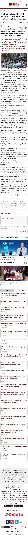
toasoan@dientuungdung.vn (18, 501)
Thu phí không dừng (10, 476)
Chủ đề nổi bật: (8, 470)
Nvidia (24, 101)
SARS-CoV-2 (15, 479)
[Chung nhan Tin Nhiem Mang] (14, 531)
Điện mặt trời (15, 472)
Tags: (3, 201)
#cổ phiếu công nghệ (10, 201)
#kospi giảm (13, 203)
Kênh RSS (9, 534)
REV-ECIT (13, 1)
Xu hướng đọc (7, 290)
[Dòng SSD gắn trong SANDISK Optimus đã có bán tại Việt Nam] (14, 276)
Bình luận (21, 290)
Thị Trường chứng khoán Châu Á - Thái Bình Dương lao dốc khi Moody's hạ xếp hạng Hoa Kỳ (13, 48)
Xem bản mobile (14, 503)
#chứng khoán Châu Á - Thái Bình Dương (13, 207)
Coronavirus (8, 481)
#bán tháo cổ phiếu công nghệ (16, 205)
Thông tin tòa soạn (18, 534)
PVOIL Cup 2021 (20, 481)
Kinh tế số (2, 10)
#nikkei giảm (6, 203)
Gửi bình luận (22, 231)
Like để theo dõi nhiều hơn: (14, 510)
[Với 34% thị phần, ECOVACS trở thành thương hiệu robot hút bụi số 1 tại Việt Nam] (14, 250)
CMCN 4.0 (13, 481)
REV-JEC (20, 1)
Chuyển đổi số (8, 472)
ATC (7, 1)
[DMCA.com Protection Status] (5, 527)
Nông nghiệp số (12, 478)
